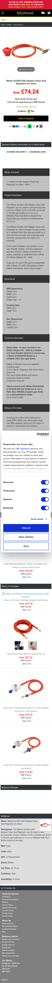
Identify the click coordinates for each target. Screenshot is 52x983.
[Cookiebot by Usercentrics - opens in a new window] (37, 434)
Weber (9, 25)
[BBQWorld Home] (25, 13)
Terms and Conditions (10, 899)
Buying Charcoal (8, 944)
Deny (26, 546)
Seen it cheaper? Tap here (26, 107)
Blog (3, 931)
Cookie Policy (7, 913)
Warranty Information (10, 926)
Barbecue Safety (8, 950)
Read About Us (7, 923)
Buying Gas (6, 947)
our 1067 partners (20, 448)
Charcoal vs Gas (8, 942)
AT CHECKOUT (37, 5)
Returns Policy (7, 905)
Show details (37, 519)
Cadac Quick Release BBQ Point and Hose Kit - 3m (26, 654)
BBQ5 (28, 5)
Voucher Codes (8, 910)
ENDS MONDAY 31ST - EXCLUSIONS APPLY (26, 7)
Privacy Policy (7, 916)
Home (3, 25)
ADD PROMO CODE (17, 5)
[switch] (45, 491)
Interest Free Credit (9, 907)
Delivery (5, 902)
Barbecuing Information (11, 939)
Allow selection (26, 537)
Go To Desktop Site (8, 888)
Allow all (26, 528)
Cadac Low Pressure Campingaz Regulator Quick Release (26, 600)
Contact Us (6, 896)
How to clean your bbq (10, 956)
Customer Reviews (9, 929)
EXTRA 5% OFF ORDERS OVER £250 (26, 2)
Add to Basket (26, 118)
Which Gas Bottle (8, 953)
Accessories (18, 25)
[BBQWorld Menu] (3, 13)
